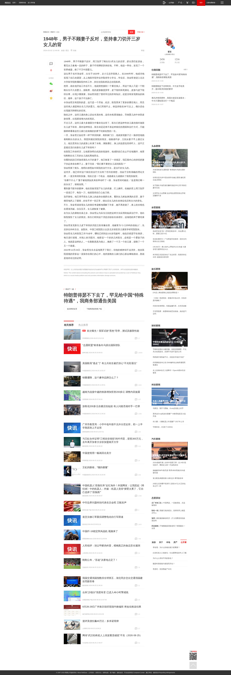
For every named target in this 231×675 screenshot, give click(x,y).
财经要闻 (156, 325)
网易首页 (8, 2)
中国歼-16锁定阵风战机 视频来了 (100, 531)
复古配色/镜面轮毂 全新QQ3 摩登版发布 (168, 478)
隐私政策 (120, 672)
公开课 (183, 542)
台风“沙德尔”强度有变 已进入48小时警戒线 (105, 592)
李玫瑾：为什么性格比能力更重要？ (166, 547)
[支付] (188, 2)
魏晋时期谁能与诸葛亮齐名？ (164, 564)
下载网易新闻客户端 (94, 309)
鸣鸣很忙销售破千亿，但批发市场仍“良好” (168, 357)
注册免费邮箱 (210, 2)
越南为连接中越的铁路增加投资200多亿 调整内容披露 (111, 392)
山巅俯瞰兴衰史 (170, 54)
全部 (185, 69)
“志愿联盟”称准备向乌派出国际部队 (101, 345)
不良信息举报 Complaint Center (134, 672)
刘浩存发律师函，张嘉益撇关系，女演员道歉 (169, 306)
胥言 (67, 50)
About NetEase (82, 672)
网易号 (53, 32)
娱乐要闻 (156, 269)
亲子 (161, 542)
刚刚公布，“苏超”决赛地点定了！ (100, 560)
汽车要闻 (156, 439)
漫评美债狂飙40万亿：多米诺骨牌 (100, 621)
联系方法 (98, 672)
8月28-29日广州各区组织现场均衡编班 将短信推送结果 (111, 606)
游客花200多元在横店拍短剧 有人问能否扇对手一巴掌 (111, 406)
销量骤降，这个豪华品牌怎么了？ (100, 377)
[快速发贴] (51, 63)
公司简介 (91, 672)
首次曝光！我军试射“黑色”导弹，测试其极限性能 (113, 330)
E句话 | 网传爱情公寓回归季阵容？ (166, 293)
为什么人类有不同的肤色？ (163, 558)
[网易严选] (180, 2)
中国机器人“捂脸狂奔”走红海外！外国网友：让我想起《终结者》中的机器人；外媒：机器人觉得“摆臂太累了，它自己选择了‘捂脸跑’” (113, 489)
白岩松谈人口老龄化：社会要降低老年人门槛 (169, 553)
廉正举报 (149, 672)
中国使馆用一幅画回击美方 (96, 453)
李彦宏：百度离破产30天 (162, 569)
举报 (142, 50)
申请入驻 (140, 32)
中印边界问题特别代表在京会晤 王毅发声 (104, 502)
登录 (201, 2)
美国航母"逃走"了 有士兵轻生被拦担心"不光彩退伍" (109, 363)
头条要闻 (156, 146)
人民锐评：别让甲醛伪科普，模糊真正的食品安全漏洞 (111, 545)
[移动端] (164, 2)
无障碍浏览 (22, 2)
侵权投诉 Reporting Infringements (164, 672)
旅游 (154, 542)
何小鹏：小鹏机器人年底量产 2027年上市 (168, 422)
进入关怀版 (31, 2)
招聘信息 (106, 672)
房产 (175, 542)
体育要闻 (156, 207)
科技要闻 (156, 384)
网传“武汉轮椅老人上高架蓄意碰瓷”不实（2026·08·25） (112, 635)
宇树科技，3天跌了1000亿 (163, 427)
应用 (14, 2)
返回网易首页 (72, 309)
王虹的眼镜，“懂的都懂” (95, 467)
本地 (168, 542)
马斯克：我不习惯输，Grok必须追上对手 (168, 408)
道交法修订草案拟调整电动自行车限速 (102, 517)
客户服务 (113, 672)
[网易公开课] (172, 2)
